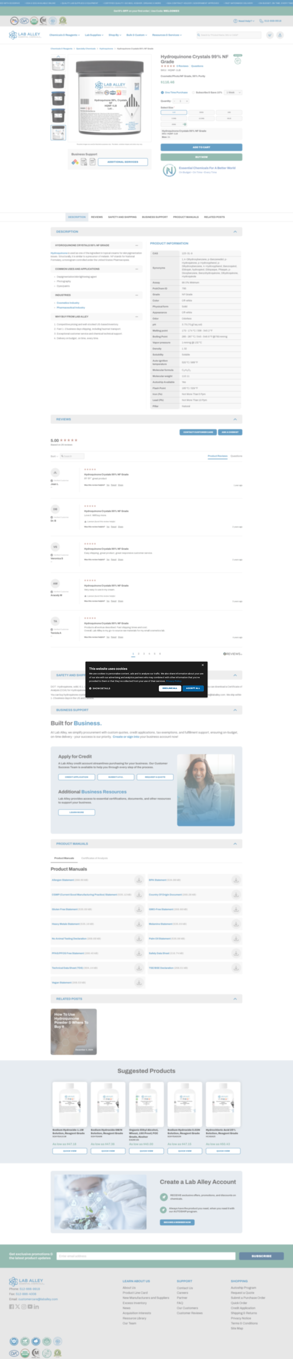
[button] (99, 688)
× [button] (202, 665)
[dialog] (146, 679)
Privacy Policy (173, 681)
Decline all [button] (170, 688)
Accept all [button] (193, 688)
